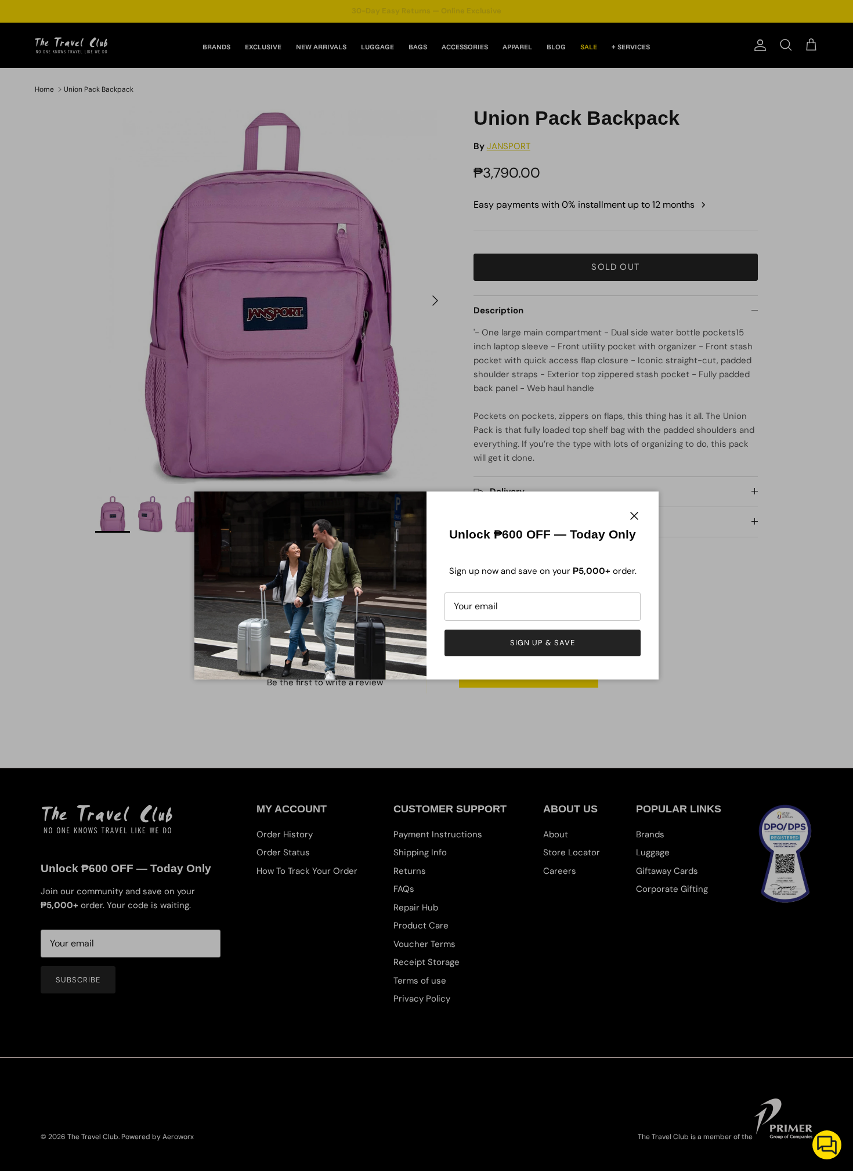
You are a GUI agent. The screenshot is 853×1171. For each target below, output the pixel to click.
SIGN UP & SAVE (543, 643)
